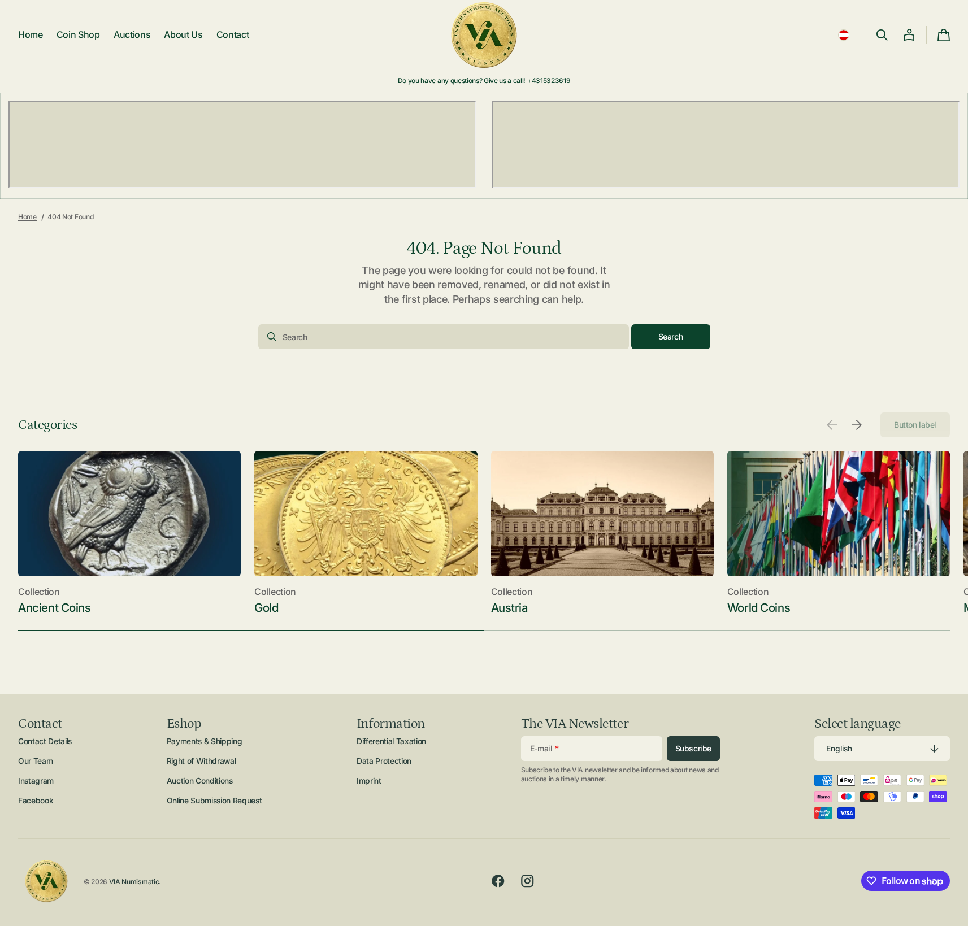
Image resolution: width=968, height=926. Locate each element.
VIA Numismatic (134, 881)
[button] (843, 35)
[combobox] (443, 336)
